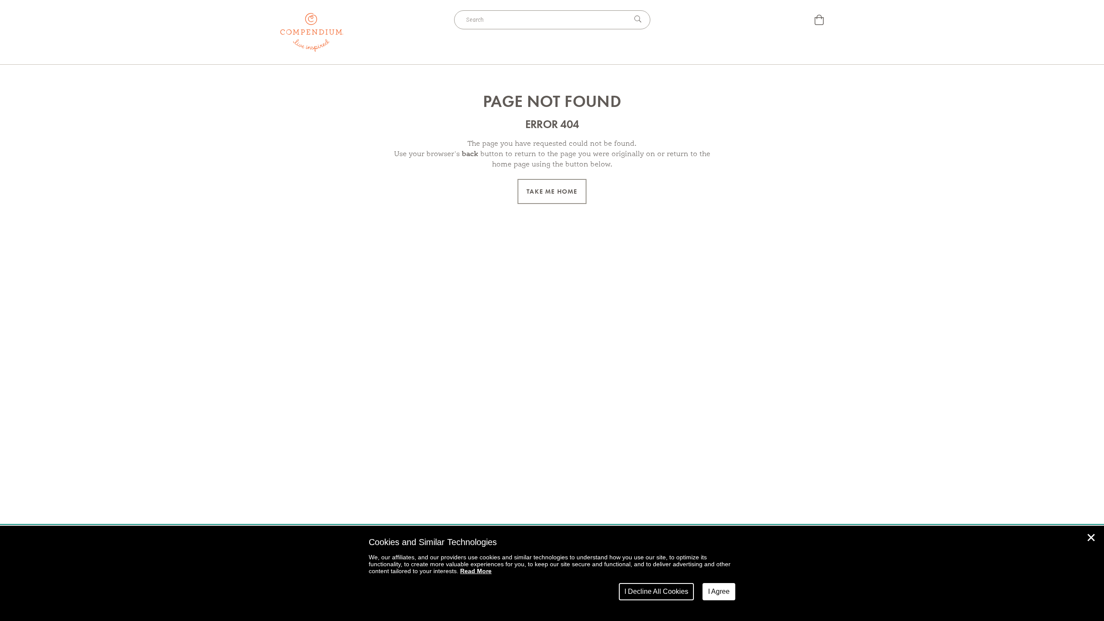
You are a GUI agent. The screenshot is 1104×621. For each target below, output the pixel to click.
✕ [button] (1091, 537)
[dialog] (552, 573)
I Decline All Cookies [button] (656, 591)
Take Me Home (552, 191)
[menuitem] (819, 21)
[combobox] (541, 20)
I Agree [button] (719, 591)
